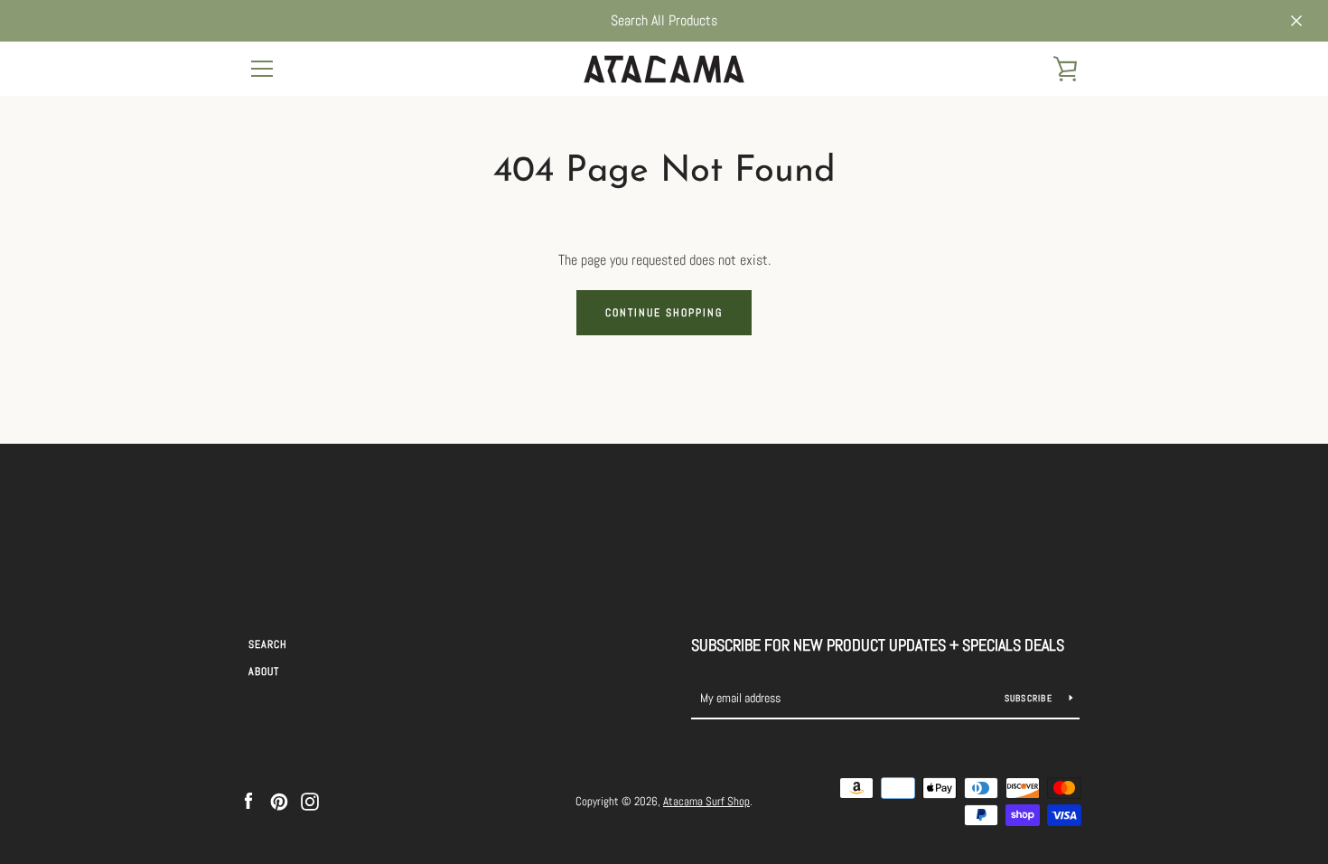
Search (267, 644)
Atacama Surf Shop (706, 801)
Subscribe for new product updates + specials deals (877, 644)
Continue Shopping (664, 312)
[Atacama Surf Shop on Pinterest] (279, 800)
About (263, 671)
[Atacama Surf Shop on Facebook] (248, 800)
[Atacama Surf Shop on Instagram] (310, 800)
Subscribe (1030, 698)
